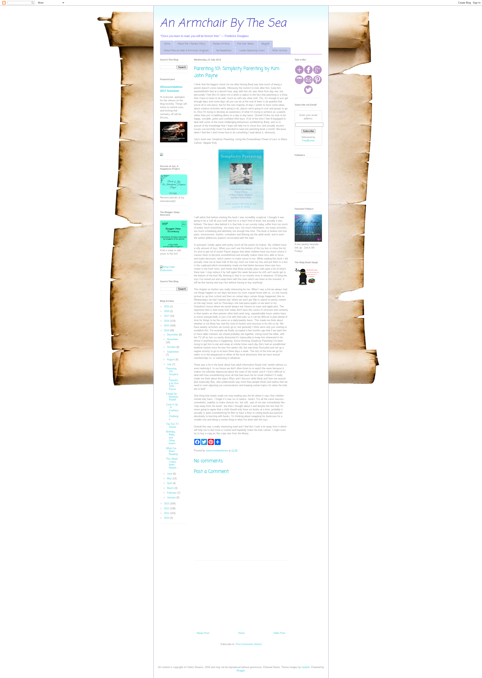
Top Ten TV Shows (172, 425)
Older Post (279, 633)
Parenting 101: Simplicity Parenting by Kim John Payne (172, 378)
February (172, 492)
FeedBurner (308, 140)
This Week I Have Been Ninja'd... (172, 463)
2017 (167, 315)
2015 (167, 325)
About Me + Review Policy (191, 44)
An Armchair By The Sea (223, 23)
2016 (167, 320)
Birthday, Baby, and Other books (171, 437)
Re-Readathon (224, 50)
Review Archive (221, 44)
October (171, 347)
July (169, 364)
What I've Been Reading (172, 451)
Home (167, 44)
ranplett (306, 667)
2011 (167, 513)
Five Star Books (245, 44)
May (169, 478)
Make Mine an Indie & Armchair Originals (186, 50)
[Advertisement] (241, 594)
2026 (167, 306)
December (173, 334)
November (172, 339)
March (171, 488)
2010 (167, 517)
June (170, 473)
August (171, 359)
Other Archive (279, 50)
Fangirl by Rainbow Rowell (172, 396)
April (170, 483)
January (171, 497)
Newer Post (203, 633)
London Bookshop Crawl (252, 50)
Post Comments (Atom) (249, 644)
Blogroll (265, 44)
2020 (167, 311)
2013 (167, 503)
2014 (167, 330)
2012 (167, 508)
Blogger (241, 670)
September (173, 351)
